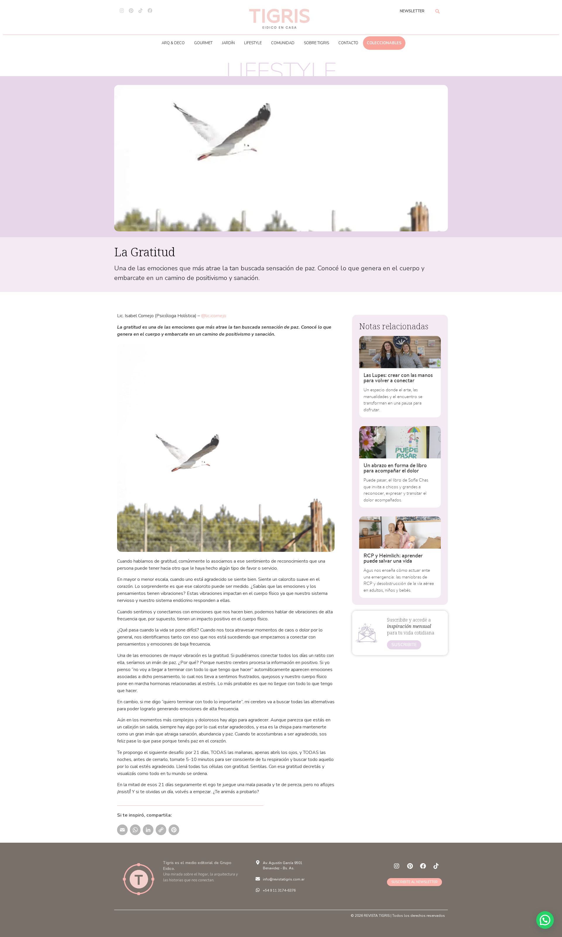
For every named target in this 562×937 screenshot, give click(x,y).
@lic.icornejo (213, 316)
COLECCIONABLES (384, 43)
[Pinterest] (131, 10)
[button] (545, 920)
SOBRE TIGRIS (316, 43)
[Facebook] (150, 10)
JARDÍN (228, 43)
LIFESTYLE (253, 43)
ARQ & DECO (173, 43)
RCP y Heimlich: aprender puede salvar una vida (393, 558)
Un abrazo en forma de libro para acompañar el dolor (395, 468)
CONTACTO (348, 43)
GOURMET (203, 43)
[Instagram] (121, 10)
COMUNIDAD (282, 43)
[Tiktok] (140, 10)
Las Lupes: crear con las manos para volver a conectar (398, 377)
